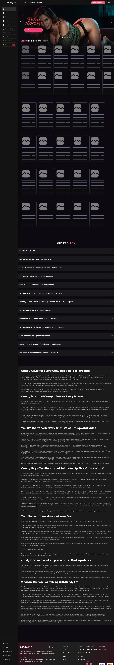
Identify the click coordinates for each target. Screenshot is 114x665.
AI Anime (80, 656)
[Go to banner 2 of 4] (65, 38)
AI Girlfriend (42, 407)
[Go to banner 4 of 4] (70, 38)
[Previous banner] (20, 28)
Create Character (68, 653)
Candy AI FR (75, 571)
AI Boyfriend (48, 415)
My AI (64, 659)
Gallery (65, 656)
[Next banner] (112, 28)
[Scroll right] (50, 41)
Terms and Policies (91, 649)
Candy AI (81, 649)
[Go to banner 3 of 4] (67, 38)
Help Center (89, 653)
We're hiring (102, 649)
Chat (64, 649)
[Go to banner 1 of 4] (62, 38)
